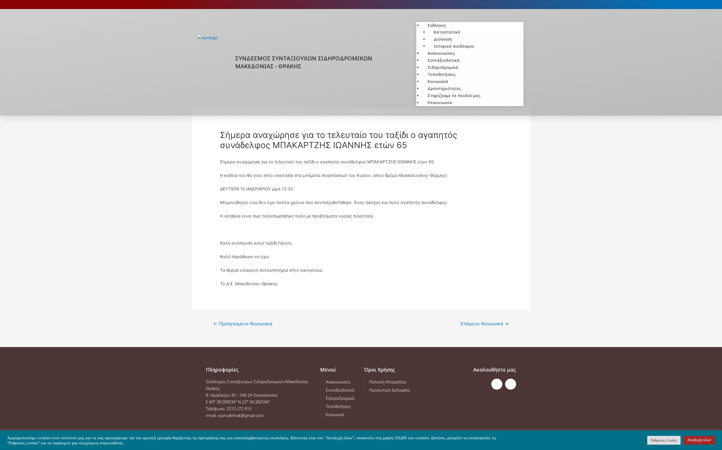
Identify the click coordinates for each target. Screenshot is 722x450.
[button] (469, 18)
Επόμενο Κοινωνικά (485, 323)
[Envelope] (510, 384)
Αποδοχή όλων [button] (699, 440)
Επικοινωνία (440, 102)
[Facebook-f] (496, 384)
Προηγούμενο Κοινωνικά (242, 323)
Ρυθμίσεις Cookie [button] (664, 440)
